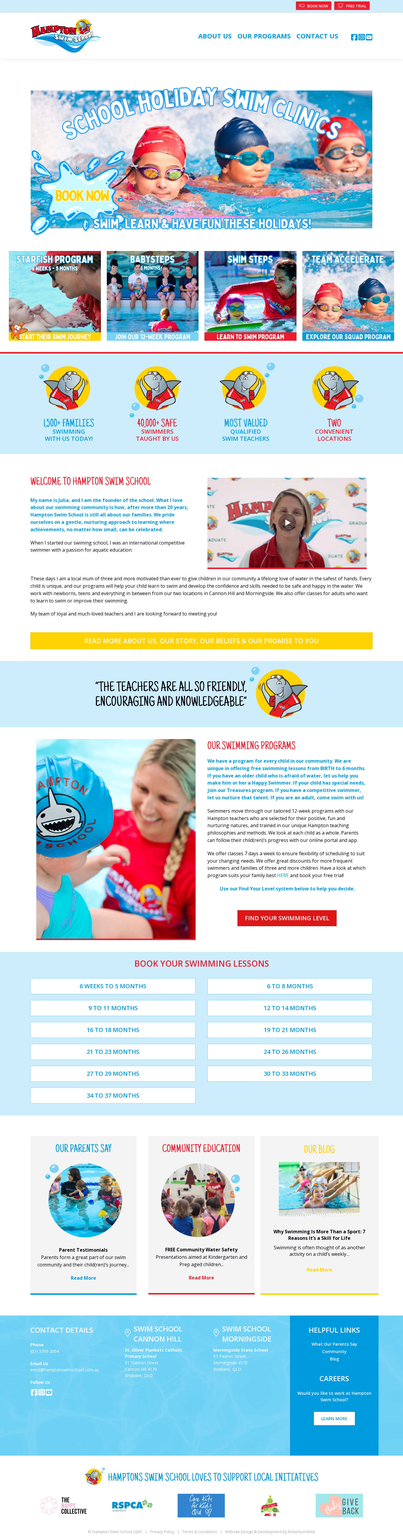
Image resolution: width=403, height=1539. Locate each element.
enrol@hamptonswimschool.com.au (64, 1370)
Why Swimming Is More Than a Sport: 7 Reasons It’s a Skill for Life (319, 1234)
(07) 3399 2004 (44, 1351)
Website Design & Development (253, 1531)
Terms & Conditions (199, 1531)
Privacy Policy (162, 1531)
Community (334, 1351)
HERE (283, 875)
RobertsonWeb (301, 1531)
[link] (215, 36)
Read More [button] (83, 1278)
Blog (334, 1358)
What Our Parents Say (334, 1343)
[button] (354, 37)
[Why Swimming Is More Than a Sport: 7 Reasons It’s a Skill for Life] (319, 1188)
